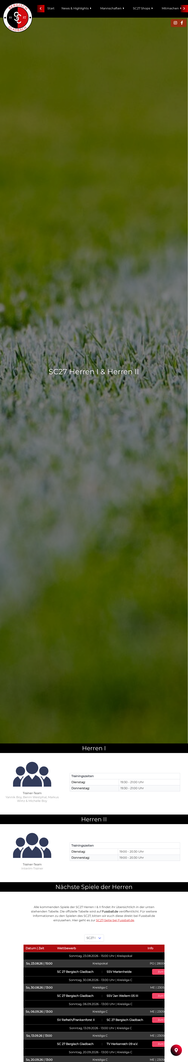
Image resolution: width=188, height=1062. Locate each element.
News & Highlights (75, 8)
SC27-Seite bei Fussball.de (115, 920)
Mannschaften (111, 8)
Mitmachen (170, 8)
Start (51, 8)
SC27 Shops (141, 8)
